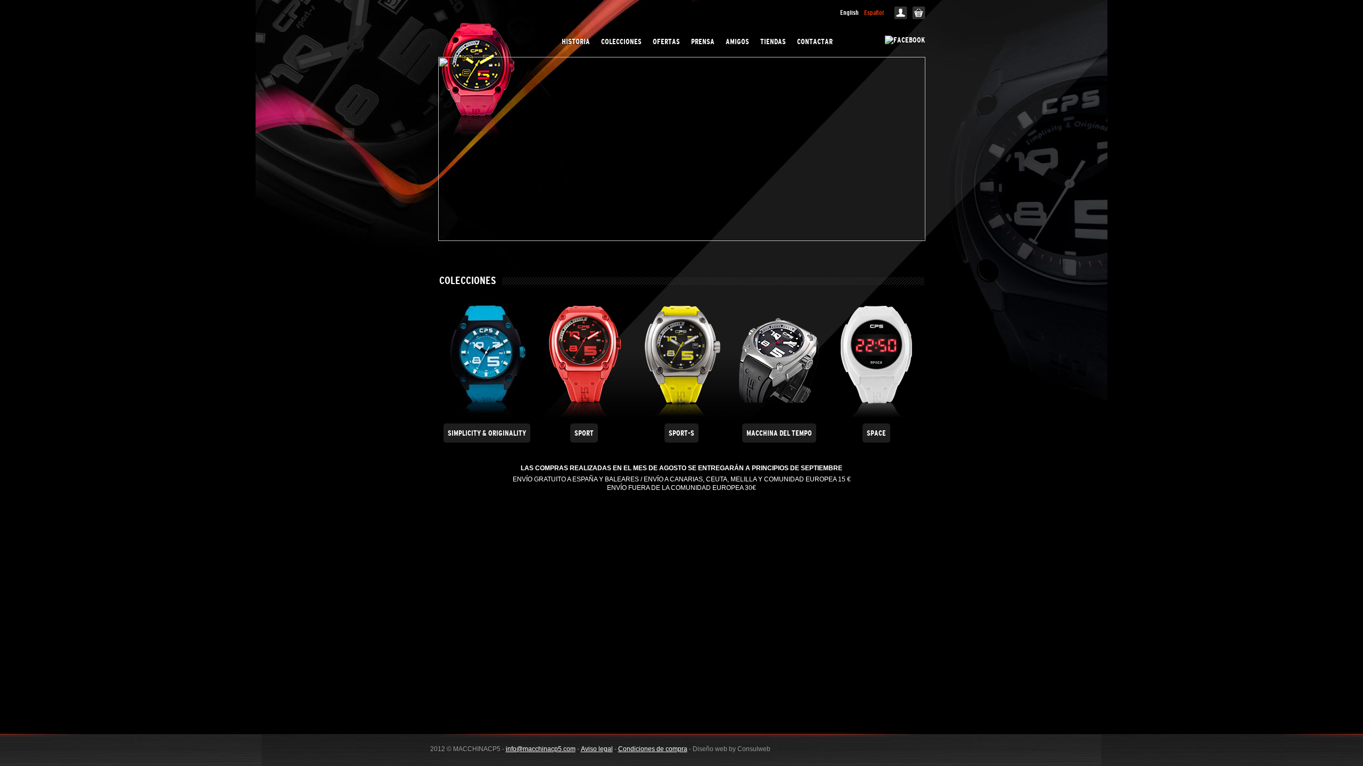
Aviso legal (597, 749)
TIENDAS (773, 41)
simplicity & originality (487, 433)
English (849, 12)
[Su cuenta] (900, 17)
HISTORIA (576, 41)
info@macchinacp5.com (541, 749)
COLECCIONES (621, 41)
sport (584, 433)
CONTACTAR (815, 41)
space (876, 433)
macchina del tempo (779, 433)
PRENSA (703, 41)
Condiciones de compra (652, 749)
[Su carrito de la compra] (919, 17)
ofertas (666, 41)
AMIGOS (737, 41)
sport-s (681, 433)
